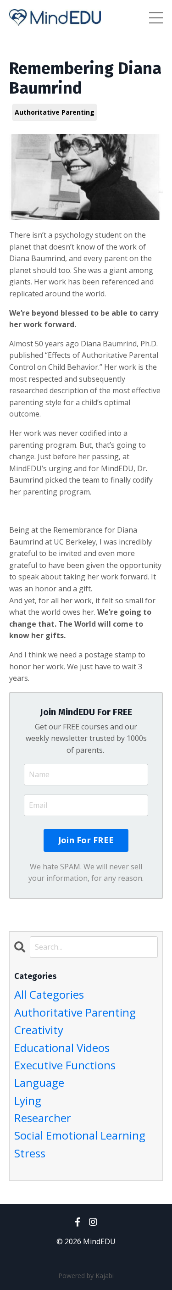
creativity (38, 1029)
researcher (42, 1117)
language (39, 1082)
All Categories (49, 994)
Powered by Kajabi (86, 1275)
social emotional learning (79, 1135)
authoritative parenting (54, 112)
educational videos (62, 1047)
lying (27, 1100)
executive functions (65, 1065)
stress (29, 1153)
